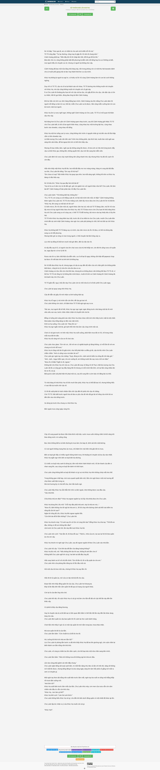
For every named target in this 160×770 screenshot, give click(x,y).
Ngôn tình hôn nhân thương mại (65, 752)
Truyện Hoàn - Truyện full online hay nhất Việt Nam (50, 1)
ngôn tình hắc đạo (95, 749)
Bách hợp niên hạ (86, 752)
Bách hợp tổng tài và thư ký (77, 749)
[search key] (104, 2)
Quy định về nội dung (64, 765)
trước (73, 14)
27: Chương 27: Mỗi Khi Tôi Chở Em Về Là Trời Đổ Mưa (80, 9)
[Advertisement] (80, 28)
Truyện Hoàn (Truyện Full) (51, 763)
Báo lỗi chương (80, 759)
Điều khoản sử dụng (56, 765)
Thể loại (67, 1)
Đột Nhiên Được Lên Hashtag (80, 8)
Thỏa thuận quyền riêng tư (73, 765)
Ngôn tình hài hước (87, 749)
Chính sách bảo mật (48, 765)
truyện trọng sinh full (77, 752)
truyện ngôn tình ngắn (52, 749)
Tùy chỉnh (74, 1)
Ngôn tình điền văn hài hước (106, 749)
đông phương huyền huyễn (65, 749)
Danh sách (61, 1)
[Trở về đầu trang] (84, 768)
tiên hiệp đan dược (96, 752)
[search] (114, 2)
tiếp (87, 14)
